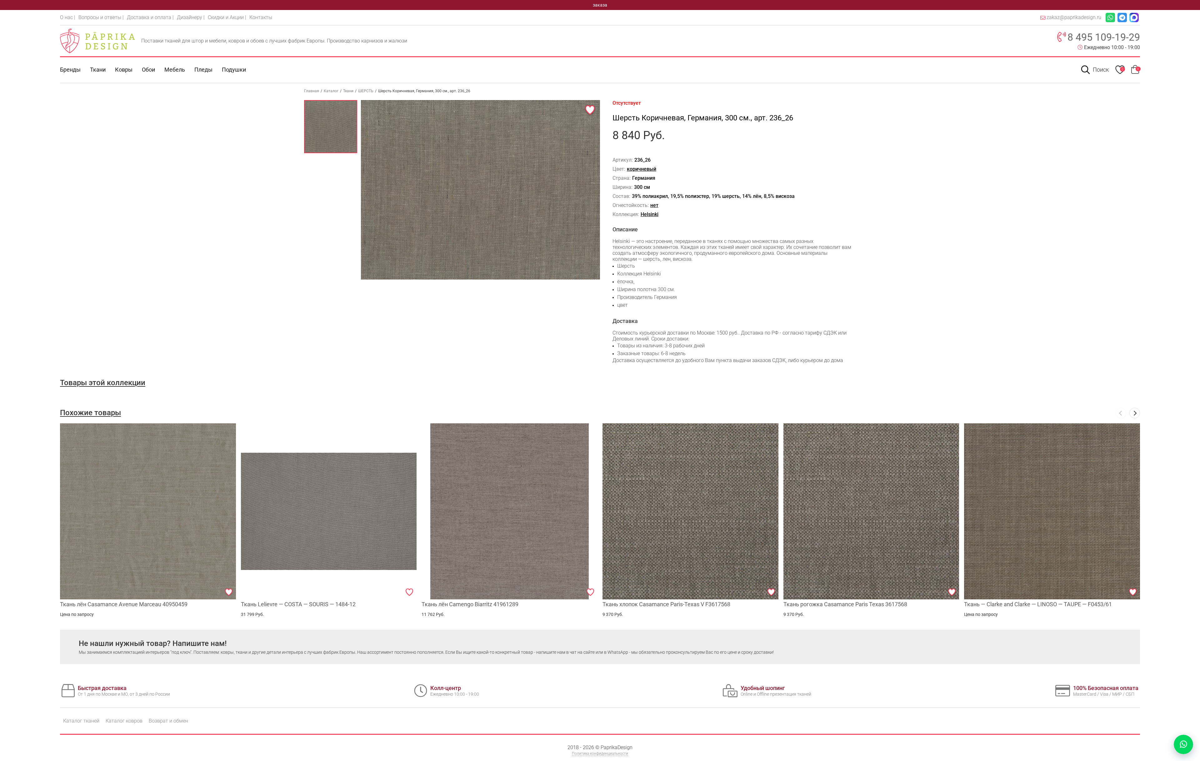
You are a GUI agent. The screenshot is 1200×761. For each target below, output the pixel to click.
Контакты (260, 17)
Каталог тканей (81, 721)
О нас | (67, 17)
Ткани (348, 91)
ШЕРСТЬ (365, 91)
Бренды (70, 69)
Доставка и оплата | (150, 17)
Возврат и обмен (168, 721)
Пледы (203, 69)
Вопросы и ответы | (101, 17)
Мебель (174, 69)
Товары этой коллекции (102, 382)
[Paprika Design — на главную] (97, 40)
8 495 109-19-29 (1104, 37)
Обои (148, 69)
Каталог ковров (124, 721)
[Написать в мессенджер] (1183, 744)
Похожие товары (90, 412)
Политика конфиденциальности (600, 753)
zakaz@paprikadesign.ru (1074, 17)
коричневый (641, 169)
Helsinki (649, 214)
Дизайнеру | (191, 17)
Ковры (123, 69)
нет (654, 205)
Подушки (234, 69)
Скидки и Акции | (227, 17)
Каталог (331, 91)
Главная (311, 91)
